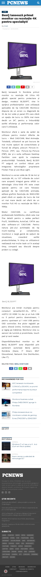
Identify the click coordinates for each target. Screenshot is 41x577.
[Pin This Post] (23, 86)
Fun (18, 538)
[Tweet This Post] (13, 86)
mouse (12, 557)
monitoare (23, 364)
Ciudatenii (6, 551)
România (35, 554)
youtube (6, 546)
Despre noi (32, 567)
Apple (20, 546)
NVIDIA (5, 543)
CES (22, 543)
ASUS (4, 535)
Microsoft (29, 543)
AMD (23, 540)
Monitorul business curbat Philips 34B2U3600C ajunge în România (24, 402)
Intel (23, 535)
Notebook (30, 540)
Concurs (26, 554)
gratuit (5, 557)
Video (17, 535)
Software (6, 554)
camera (14, 554)
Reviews (22, 567)
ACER (17, 549)
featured (24, 549)
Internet (6, 540)
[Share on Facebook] (9, 86)
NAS (25, 551)
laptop (5, 549)
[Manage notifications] (5, 571)
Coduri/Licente (21, 571)
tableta (13, 546)
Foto (31, 549)
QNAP (11, 549)
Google (11, 543)
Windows (28, 546)
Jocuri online (15, 540)
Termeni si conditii (26, 569)
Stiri (14, 567)
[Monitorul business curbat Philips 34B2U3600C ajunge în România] (6, 402)
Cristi (6, 26)
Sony (17, 543)
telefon (11, 535)
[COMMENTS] (32, 86)
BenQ (17, 364)
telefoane (24, 538)
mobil (12, 538)
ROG (32, 538)
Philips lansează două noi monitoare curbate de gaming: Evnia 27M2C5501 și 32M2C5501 (24, 415)
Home (7, 567)
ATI (20, 554)
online (14, 551)
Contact (13, 569)
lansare (32, 551)
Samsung (30, 535)
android (5, 538)
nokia (20, 551)
